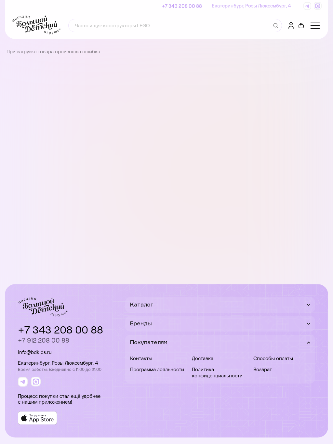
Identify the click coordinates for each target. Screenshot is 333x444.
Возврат (262, 369)
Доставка (202, 358)
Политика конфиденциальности (217, 372)
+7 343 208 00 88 (182, 6)
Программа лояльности (157, 369)
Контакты (141, 358)
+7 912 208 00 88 (43, 340)
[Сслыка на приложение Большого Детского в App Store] (37, 417)
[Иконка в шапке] (301, 26)
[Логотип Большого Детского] (36, 25)
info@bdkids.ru (35, 352)
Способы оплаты (273, 358)
